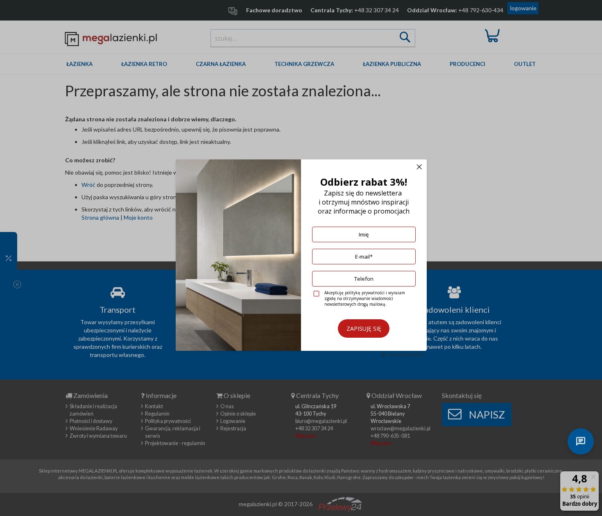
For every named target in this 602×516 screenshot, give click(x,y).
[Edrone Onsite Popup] (301, 258)
